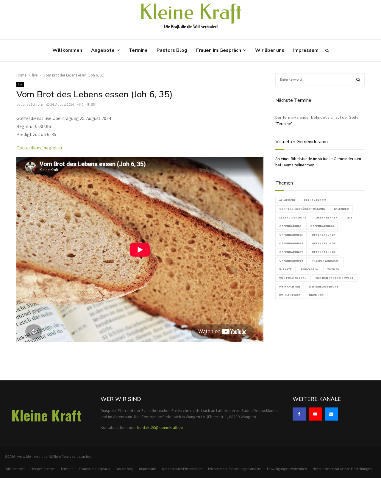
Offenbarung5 (291, 243)
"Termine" (284, 123)
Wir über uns (269, 50)
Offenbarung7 (291, 252)
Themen (333, 269)
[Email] (331, 414)
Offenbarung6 (323, 243)
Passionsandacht (326, 261)
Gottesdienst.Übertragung (302, 209)
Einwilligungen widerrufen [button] (287, 468)
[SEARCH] (358, 79)
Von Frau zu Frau (293, 278)
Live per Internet (42, 468)
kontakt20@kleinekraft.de (160, 427)
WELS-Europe (289, 295)
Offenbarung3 (291, 235)
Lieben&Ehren (327, 217)
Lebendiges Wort (293, 217)
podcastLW (309, 269)
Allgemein (287, 200)
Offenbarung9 (291, 261)
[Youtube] (315, 414)
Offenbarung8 (323, 252)
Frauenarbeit (315, 200)
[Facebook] (299, 414)
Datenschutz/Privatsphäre (182, 468)
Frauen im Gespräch (218, 50)
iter (59, 148)
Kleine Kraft (190, 12)
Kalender (341, 209)
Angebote (103, 50)
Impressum (305, 50)
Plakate (285, 269)
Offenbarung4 (323, 235)
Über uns (316, 295)
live (20, 84)
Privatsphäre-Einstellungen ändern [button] (234, 468)
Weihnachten (289, 286)
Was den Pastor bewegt (335, 278)
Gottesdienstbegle (35, 148)
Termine (138, 50)
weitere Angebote (323, 286)
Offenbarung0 (322, 226)
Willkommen (67, 50)
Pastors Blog (172, 50)
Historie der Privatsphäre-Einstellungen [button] (342, 468)
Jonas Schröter (32, 104)
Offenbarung (290, 226)
